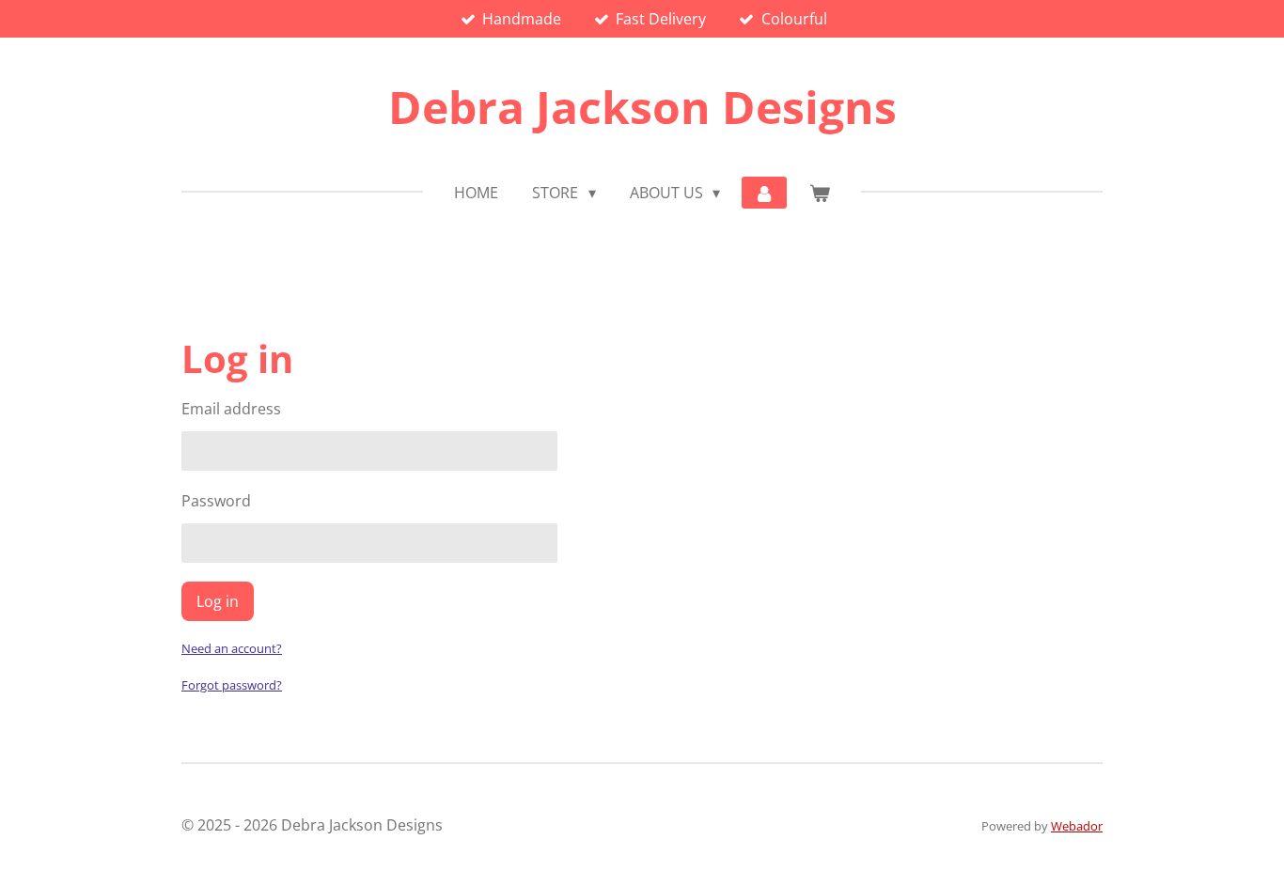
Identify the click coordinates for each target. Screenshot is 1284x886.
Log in (217, 601)
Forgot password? (231, 684)
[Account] (764, 193)
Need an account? (231, 648)
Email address (231, 408)
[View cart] (818, 193)
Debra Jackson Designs (642, 106)
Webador (1077, 825)
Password (216, 500)
